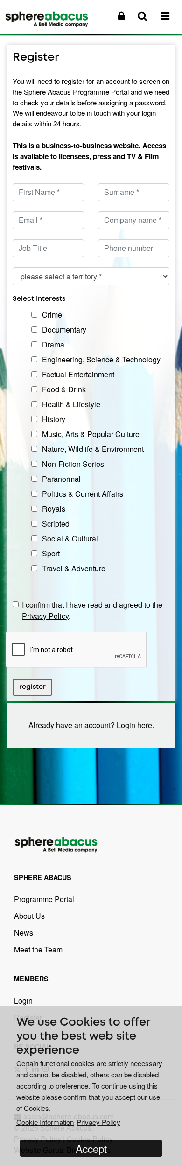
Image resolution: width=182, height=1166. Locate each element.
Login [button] (23, 1000)
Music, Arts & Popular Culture (91, 434)
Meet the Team (38, 949)
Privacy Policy (45, 616)
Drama (53, 344)
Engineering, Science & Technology (101, 359)
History (53, 419)
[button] (121, 15)
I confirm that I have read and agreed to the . (92, 610)
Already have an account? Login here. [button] (91, 725)
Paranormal (61, 478)
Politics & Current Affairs (82, 493)
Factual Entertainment (78, 374)
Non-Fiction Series (73, 463)
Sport (51, 553)
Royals (53, 508)
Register (32, 687)
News (23, 932)
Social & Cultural (70, 538)
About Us (29, 915)
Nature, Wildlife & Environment (93, 449)
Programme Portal (44, 899)
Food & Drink (64, 389)
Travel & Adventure (73, 568)
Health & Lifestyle (71, 404)
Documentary (64, 329)
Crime (52, 314)
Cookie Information (45, 1122)
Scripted (56, 523)
